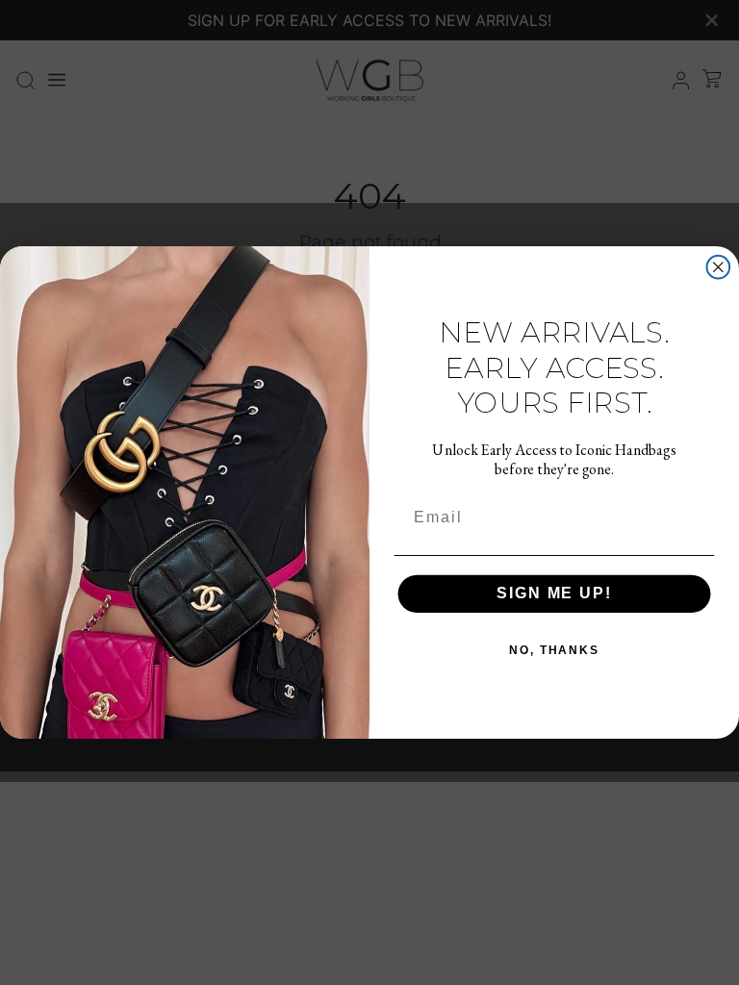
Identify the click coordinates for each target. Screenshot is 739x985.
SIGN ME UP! (554, 593)
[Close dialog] (718, 267)
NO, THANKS (554, 650)
